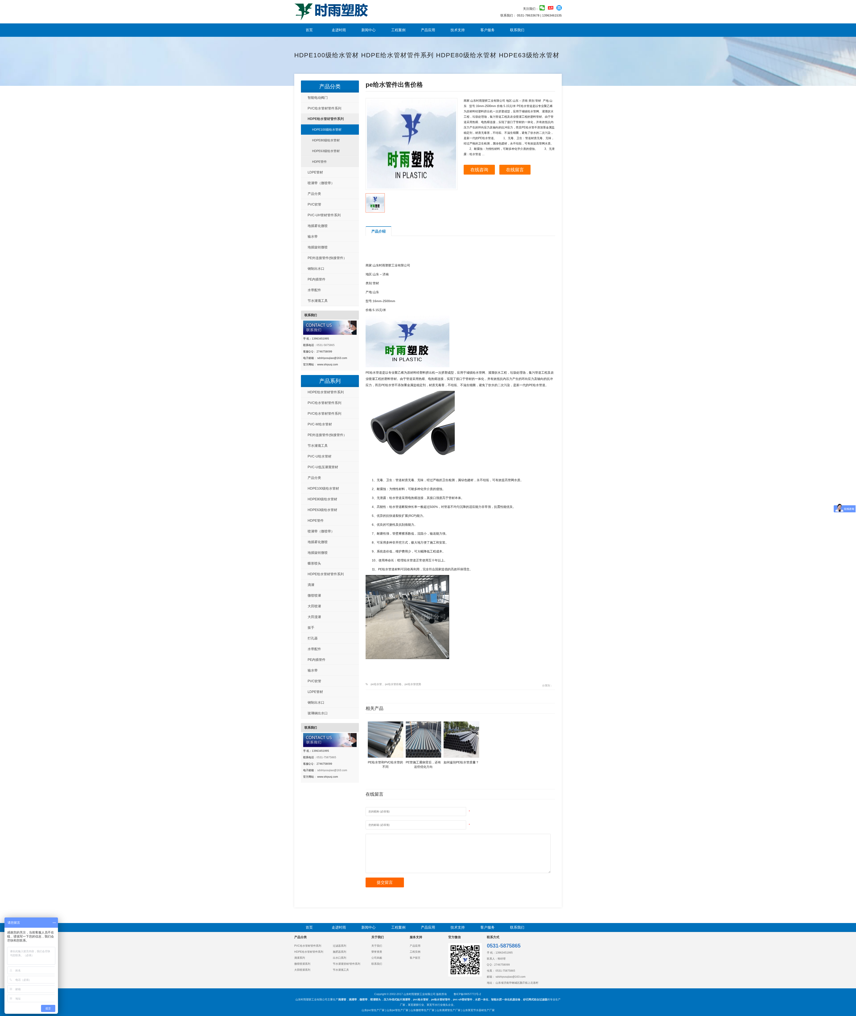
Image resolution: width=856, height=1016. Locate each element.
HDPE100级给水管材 (326, 55)
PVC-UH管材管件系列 (324, 215)
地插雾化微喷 (318, 226)
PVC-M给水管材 (320, 424)
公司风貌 (376, 957)
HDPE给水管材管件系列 (397, 55)
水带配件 (314, 290)
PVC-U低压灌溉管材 (323, 467)
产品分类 (330, 86)
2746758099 (324, 351)
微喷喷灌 (314, 595)
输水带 (313, 236)
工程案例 (398, 30)
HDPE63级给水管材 (529, 55)
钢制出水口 (316, 268)
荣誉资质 (376, 951)
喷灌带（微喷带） (321, 183)
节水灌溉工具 (318, 301)
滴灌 (311, 585)
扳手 (311, 627)
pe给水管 (376, 684)
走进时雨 (339, 30)
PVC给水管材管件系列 (324, 108)
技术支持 (458, 30)
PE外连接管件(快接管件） (327, 258)
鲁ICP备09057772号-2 (467, 994)
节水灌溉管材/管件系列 (346, 963)
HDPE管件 (319, 161)
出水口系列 (339, 957)
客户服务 (487, 30)
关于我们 (376, 945)
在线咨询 (479, 169)
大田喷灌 (314, 606)
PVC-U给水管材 (319, 456)
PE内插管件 (316, 279)
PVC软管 (314, 204)
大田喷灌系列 (302, 969)
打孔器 (313, 638)
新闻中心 (368, 30)
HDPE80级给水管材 (466, 55)
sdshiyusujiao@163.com (332, 358)
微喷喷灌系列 (302, 963)
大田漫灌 (314, 617)
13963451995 (504, 952)
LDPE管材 (315, 172)
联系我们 (517, 30)
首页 (309, 30)
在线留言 (515, 169)
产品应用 (428, 30)
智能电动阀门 (318, 97)
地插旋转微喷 (318, 247)
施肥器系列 (339, 951)
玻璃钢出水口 (318, 713)
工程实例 (415, 951)
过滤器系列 (339, 945)
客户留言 (415, 957)
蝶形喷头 (314, 563)
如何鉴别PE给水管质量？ (461, 762)
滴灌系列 (299, 957)
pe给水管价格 (393, 684)
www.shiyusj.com (327, 364)
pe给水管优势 (413, 684)
